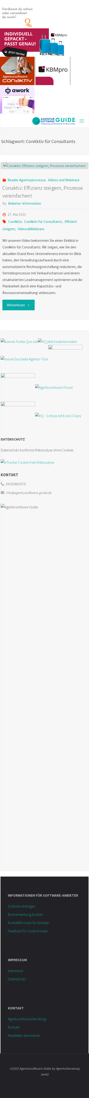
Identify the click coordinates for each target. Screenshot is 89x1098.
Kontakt (13, 1027)
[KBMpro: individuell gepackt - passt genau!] (34, 42)
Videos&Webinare (31, 229)
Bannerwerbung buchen (25, 914)
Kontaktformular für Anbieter (28, 923)
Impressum (15, 970)
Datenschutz (17, 979)
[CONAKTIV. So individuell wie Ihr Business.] (17, 70)
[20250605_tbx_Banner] (65, 358)
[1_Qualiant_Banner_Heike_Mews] (17, 14)
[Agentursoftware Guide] (39, 120)
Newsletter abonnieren (24, 1035)
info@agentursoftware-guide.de (28, 492)
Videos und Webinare (64, 180)
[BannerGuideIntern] (18, 387)
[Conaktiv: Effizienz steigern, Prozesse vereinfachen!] (44, 165)
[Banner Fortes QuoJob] (19, 341)
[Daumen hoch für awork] (17, 99)
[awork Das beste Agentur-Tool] (24, 358)
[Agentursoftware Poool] (54, 387)
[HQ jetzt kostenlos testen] (57, 341)
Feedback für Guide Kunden (28, 931)
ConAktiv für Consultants (43, 221)
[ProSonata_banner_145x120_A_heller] (18, 415)
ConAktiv (15, 221)
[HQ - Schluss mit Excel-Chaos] (58, 415)
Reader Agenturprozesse (27, 180)
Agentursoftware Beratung (27, 1019)
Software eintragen (21, 906)
